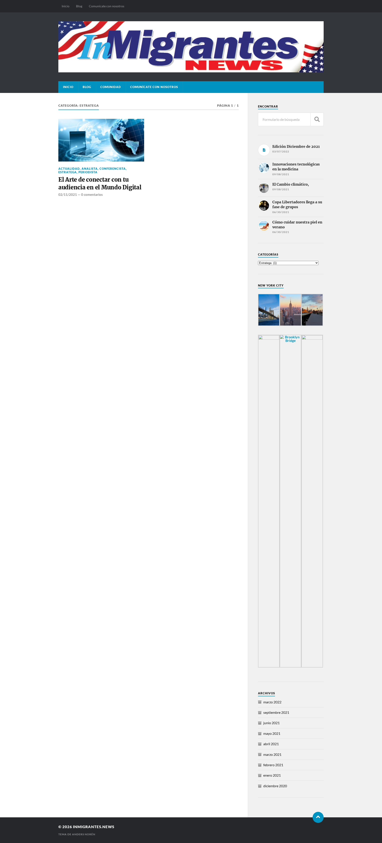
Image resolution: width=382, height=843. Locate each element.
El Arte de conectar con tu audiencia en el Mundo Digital (99, 183)
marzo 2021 (272, 754)
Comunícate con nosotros (106, 6)
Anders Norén (83, 834)
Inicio (65, 6)
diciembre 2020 (275, 786)
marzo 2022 (272, 702)
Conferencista (112, 168)
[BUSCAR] (317, 119)
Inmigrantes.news (93, 826)
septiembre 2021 (276, 712)
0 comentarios (92, 194)
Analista (90, 168)
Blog (79, 6)
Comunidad (110, 87)
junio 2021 (271, 723)
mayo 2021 (271, 733)
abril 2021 (271, 744)
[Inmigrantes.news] (191, 46)
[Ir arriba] (318, 817)
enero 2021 (272, 775)
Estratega (67, 172)
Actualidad (69, 168)
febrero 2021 (273, 765)
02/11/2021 (67, 194)
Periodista (87, 172)
